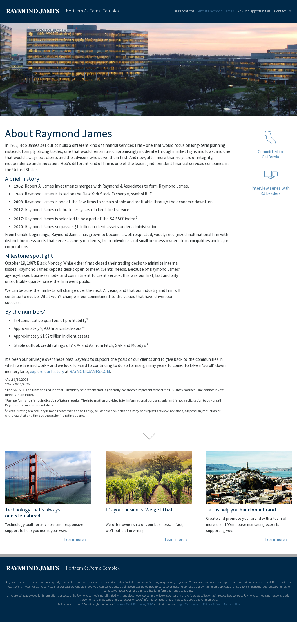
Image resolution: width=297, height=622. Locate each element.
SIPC (150, 604)
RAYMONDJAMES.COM (90, 371)
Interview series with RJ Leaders (270, 190)
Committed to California (270, 154)
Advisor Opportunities (254, 11)
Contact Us (282, 11)
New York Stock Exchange (129, 604)
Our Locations (183, 11)
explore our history (47, 371)
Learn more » (75, 539)
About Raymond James (216, 11)
